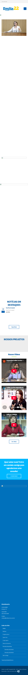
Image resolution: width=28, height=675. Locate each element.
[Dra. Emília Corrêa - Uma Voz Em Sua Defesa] (11, 8)
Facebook (3, 621)
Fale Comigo (5, 655)
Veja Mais (14, 79)
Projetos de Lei (6, 634)
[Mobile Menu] (25, 8)
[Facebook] (17, 1)
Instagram (11, 621)
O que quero (5, 640)
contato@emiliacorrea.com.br (8, 618)
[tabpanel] (14, 15)
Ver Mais (14, 441)
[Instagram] (25, 1)
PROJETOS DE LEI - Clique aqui (14, 344)
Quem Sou (5, 637)
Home (4, 628)
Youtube (8, 621)
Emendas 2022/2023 (9, 649)
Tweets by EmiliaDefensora (7, 660)
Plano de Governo (7, 643)
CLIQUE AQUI (14, 476)
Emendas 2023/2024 (9, 652)
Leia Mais (8, 312)
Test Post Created (10, 308)
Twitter (6, 621)
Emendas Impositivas (7, 646)
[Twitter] (20, 1)
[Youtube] (23, 1)
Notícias (4, 631)
